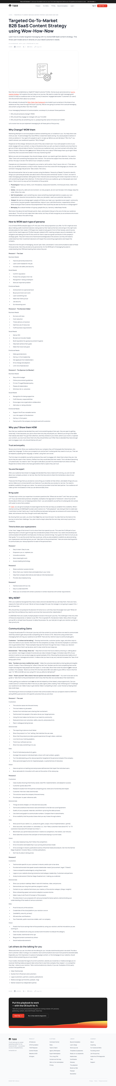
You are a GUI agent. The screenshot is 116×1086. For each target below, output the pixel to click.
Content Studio (33, 1050)
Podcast (72, 1071)
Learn (73, 6)
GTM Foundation (33, 1045)
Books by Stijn (74, 1068)
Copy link (39, 46)
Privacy (91, 1081)
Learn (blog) (73, 1045)
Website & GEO (33, 1053)
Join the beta (91, 1)
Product (38, 6)
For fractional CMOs (95, 1048)
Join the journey (94, 1053)
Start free (102, 6)
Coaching (93, 1045)
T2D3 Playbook (33, 1048)
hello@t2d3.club (13, 1050)
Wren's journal (74, 1048)
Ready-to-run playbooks (76, 1053)
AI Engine (31, 1056)
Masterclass (73, 1056)
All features (32, 1042)
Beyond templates (62, 6)
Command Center (54, 1042)
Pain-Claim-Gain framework (36, 102)
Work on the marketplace (56, 1062)
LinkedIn (18, 46)
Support (92, 1062)
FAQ (91, 1059)
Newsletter (73, 1074)
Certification (73, 1059)
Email (31, 46)
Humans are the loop (55, 1059)
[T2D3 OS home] (13, 6)
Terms (95, 1081)
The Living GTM (54, 1056)
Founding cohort (95, 1050)
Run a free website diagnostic (37, 1016)
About (92, 1042)
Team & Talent (53, 1048)
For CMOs (46, 6)
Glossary (72, 1062)
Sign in (94, 6)
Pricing (53, 6)
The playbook (74, 1065)
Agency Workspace (55, 1050)
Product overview (103, 1081)
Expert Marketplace (55, 1053)
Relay (51, 1045)
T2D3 (12, 507)
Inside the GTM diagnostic (97, 1056)
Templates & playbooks (76, 1050)
